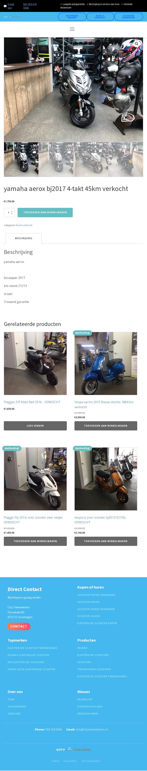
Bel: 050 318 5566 (30, 5)
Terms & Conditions (91, 760)
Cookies (55, 760)
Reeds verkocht (24, 225)
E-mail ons (11, 5)
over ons (14, 713)
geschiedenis (17, 706)
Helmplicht (85, 699)
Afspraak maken (72, 16)
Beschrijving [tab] (23, 238)
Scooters (84, 662)
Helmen (82, 648)
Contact (18, 626)
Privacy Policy (70, 760)
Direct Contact (100, 16)
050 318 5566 (53, 729)
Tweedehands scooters (94, 669)
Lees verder (35, 425)
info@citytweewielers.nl (92, 729)
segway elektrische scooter (28, 655)
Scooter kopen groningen (96, 595)
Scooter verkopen (128, 16)
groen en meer (87, 713)
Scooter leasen (88, 616)
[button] (136, 43)
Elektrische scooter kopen (97, 623)
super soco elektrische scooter (31, 669)
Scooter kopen (88, 602)
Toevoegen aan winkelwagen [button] (105, 425)
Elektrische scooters (93, 655)
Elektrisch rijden (89, 706)
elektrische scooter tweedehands (32, 648)
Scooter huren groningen (96, 609)
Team (11, 699)
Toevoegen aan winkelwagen (45, 212)
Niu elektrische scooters (26, 662)
